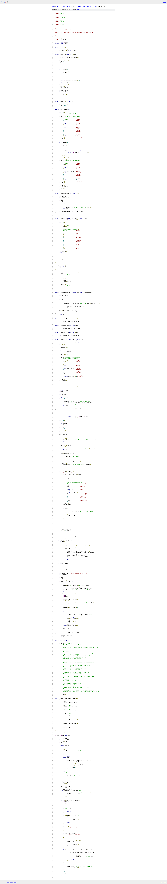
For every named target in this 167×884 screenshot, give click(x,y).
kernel (53, 6)
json (165, 882)
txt (161, 882)
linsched (79, 6)
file (78, 9)
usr (96, 6)
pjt (75, 6)
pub (57, 6)
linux (64, 6)
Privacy (11, 882)
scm (61, 6)
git (72, 6)
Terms (15, 882)
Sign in (164, 2)
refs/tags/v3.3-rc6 (87, 6)
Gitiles (8, 882)
